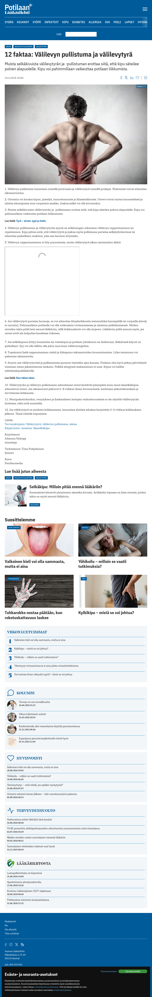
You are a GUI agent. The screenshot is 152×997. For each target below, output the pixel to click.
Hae (59, 34)
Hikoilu (85, 527)
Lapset (129, 22)
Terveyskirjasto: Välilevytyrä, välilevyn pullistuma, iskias (41, 424)
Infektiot (52, 22)
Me (6, 925)
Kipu (65, 22)
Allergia (95, 22)
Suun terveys (13, 527)
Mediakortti (10, 921)
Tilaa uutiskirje (12, 933)
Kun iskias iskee (25, 378)
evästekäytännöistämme (46, 987)
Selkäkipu (35, 505)
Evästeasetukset (109, 971)
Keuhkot (23, 22)
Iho (107, 22)
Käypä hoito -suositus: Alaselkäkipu (27, 428)
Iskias (8, 46)
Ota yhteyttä (10, 929)
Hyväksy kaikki (133, 971)
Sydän (9, 22)
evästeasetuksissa (62, 990)
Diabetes (78, 22)
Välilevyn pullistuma (23, 46)
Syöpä (37, 22)
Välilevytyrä (41, 46)
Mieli (117, 22)
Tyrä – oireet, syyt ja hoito (31, 221)
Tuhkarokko (13, 579)
